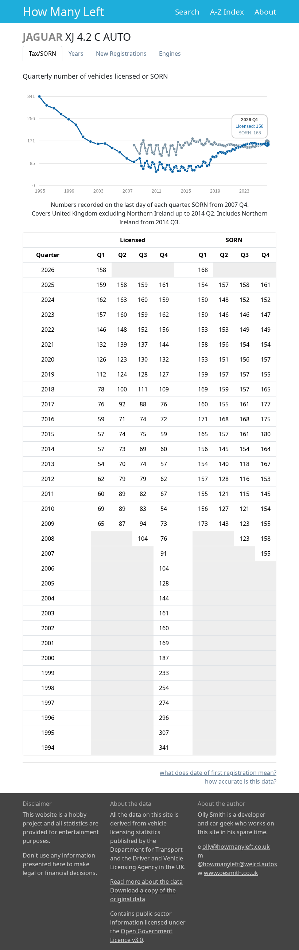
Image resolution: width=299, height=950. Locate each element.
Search (187, 12)
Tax (42, 54)
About (265, 12)
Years (76, 54)
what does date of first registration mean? (218, 773)
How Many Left (63, 11)
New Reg (121, 54)
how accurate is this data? (240, 781)
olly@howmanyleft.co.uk (236, 847)
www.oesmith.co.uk (231, 873)
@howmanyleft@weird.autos (237, 864)
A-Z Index (227, 12)
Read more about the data (146, 882)
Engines (170, 54)
